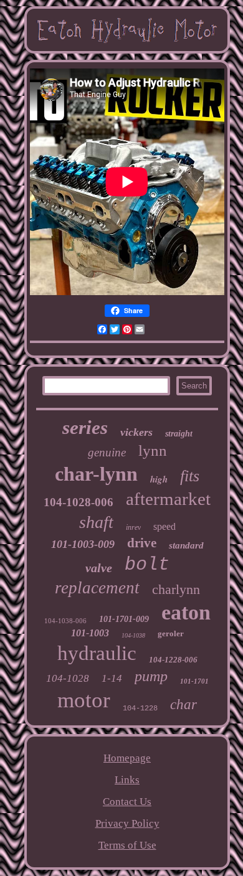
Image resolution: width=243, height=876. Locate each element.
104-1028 (67, 678)
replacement (97, 587)
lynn (152, 450)
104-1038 (133, 635)
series (85, 427)
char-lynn (96, 474)
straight (179, 433)
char (183, 704)
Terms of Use (127, 845)
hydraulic (96, 653)
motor (83, 700)
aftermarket (168, 499)
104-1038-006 (65, 620)
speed (164, 526)
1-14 (112, 678)
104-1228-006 (173, 659)
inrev (133, 527)
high (159, 479)
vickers (136, 432)
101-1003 (90, 633)
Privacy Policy (127, 823)
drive (141, 542)
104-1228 (140, 708)
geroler (171, 633)
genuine (107, 452)
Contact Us (127, 802)
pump (151, 676)
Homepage (127, 758)
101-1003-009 (83, 544)
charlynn (176, 589)
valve (98, 568)
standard (186, 545)
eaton (186, 612)
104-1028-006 (78, 502)
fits (189, 476)
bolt (147, 564)
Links (127, 780)
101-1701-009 (124, 619)
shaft (96, 522)
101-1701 (194, 681)
